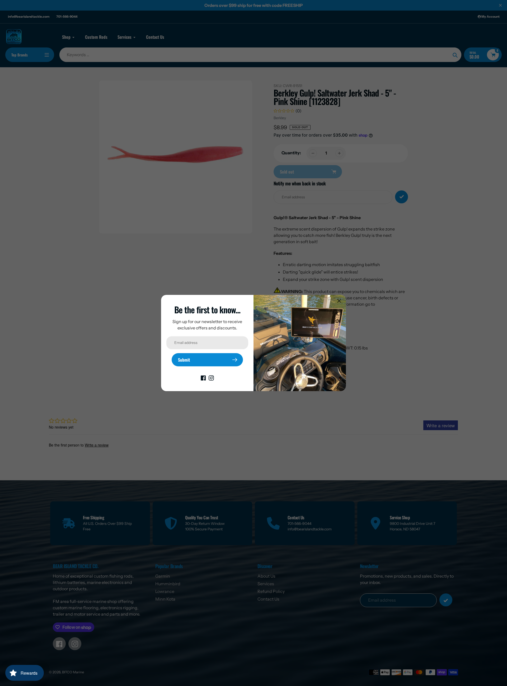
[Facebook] (203, 377)
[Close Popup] (339, 301)
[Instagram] (211, 377)
